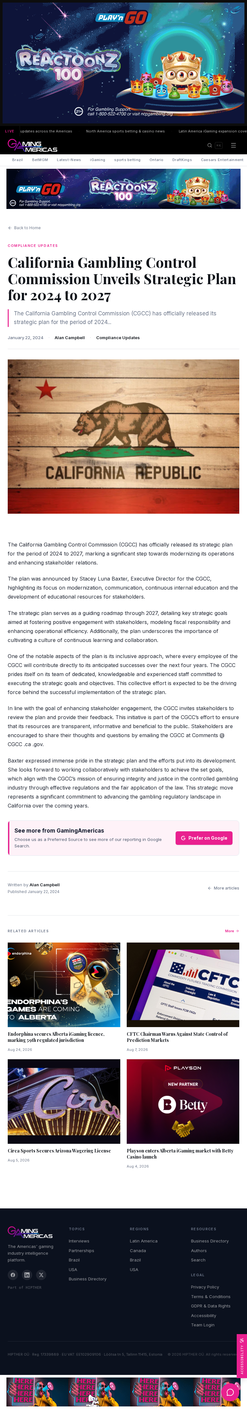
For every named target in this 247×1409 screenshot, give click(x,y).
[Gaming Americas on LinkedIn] (27, 1275)
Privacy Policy (205, 1286)
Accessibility (203, 1315)
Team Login (203, 1324)
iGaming (97, 160)
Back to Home (27, 227)
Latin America (144, 1240)
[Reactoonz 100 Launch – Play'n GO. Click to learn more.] (123, 63)
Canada (138, 1250)
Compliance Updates (118, 337)
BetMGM (40, 160)
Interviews (79, 1240)
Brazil (17, 160)
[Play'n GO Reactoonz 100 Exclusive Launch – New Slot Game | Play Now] (123, 189)
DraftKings (182, 160)
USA (73, 1269)
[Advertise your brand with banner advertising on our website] (123, 1391)
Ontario (156, 160)
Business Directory (87, 1278)
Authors (199, 1250)
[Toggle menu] (233, 145)
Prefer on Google (207, 838)
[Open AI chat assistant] (230, 1392)
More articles (226, 888)
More (229, 931)
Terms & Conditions (211, 1296)
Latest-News (69, 160)
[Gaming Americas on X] (41, 1275)
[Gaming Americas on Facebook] (13, 1275)
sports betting (127, 160)
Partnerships (81, 1250)
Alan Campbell (70, 337)
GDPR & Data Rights (211, 1305)
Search (198, 1259)
